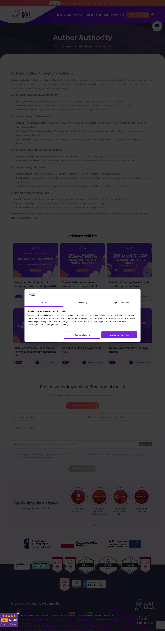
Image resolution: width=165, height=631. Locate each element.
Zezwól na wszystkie (119, 335)
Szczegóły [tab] (82, 303)
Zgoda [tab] (44, 303)
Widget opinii (5, 624)
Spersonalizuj (81, 335)
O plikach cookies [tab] (121, 303)
